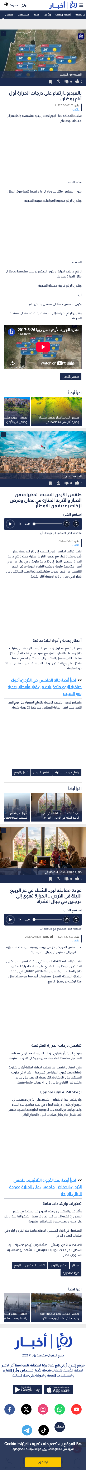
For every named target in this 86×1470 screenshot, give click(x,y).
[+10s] (76, 524)
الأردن (47, 14)
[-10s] (66, 524)
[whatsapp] (59, 1409)
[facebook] (9, 1409)
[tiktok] (43, 1430)
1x (19, 523)
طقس (9, 14)
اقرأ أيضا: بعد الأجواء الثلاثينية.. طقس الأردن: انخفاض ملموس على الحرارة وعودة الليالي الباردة (45, 1187)
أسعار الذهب (63, 14)
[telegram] (27, 1430)
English (14, 5)
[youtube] (76, 1409)
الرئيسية (80, 14)
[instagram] (43, 1409)
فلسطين (23, 14)
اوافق (43, 1462)
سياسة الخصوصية (23, 1449)
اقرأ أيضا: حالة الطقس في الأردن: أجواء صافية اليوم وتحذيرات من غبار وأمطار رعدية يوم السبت (45, 687)
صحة (36, 14)
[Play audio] (10, 524)
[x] (26, 1409)
